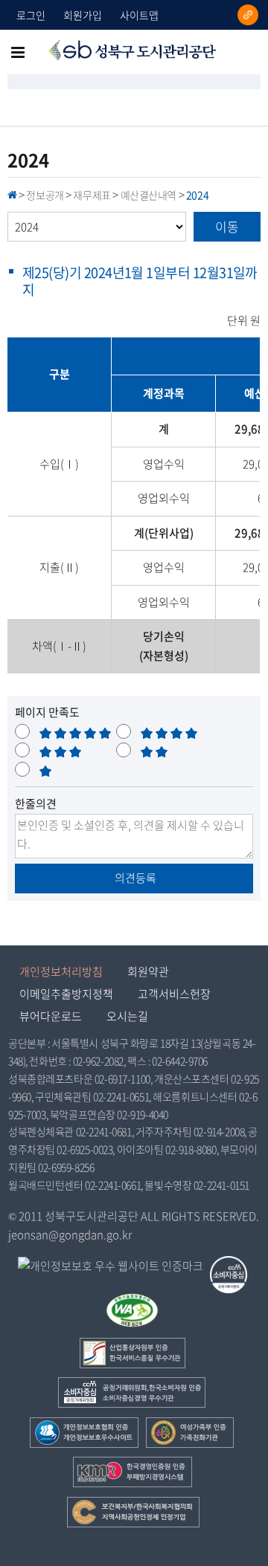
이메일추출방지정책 (66, 994)
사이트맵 (139, 14)
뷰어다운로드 (50, 1016)
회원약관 (148, 971)
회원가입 (82, 14)
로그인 (30, 14)
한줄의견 (36, 803)
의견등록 (134, 878)
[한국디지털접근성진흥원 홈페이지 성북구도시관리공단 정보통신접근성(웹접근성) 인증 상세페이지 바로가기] (132, 1302)
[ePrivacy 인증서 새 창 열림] (110, 1266)
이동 (227, 226)
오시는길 (127, 1016)
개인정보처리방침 (61, 971)
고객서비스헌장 (174, 994)
